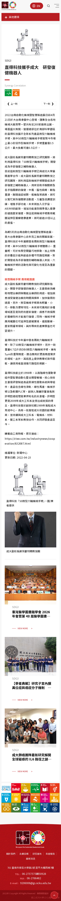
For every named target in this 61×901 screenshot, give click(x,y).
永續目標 (23, 853)
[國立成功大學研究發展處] (9, 6)
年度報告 (50, 853)
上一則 (12, 103)
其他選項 (14, 17)
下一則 (48, 103)
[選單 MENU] (56, 6)
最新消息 (30, 858)
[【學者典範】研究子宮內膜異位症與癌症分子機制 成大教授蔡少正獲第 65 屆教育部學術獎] (30, 671)
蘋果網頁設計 (43, 893)
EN (38, 6)
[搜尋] (48, 6)
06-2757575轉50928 (34, 874)
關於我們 (10, 853)
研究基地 (37, 853)
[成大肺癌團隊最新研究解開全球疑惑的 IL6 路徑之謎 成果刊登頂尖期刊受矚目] (30, 742)
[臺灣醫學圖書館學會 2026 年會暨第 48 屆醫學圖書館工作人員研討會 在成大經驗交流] (30, 599)
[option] (30, 41)
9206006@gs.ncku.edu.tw (35, 883)
